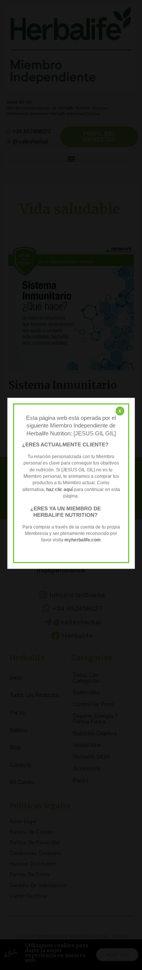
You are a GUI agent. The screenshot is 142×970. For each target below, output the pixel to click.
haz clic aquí (60, 489)
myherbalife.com (82, 540)
